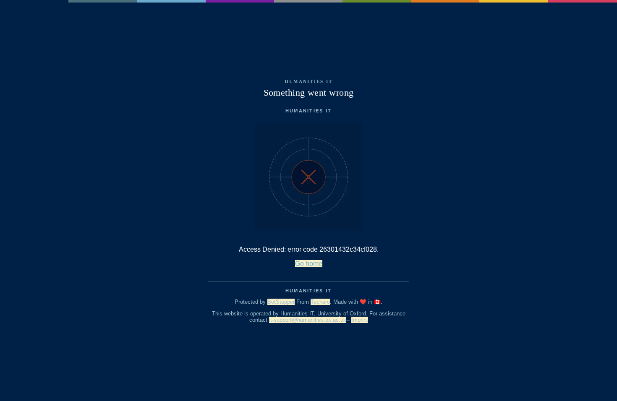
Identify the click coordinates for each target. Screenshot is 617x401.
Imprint (359, 320)
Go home (308, 263)
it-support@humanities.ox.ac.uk (307, 320)
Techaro (320, 302)
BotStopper (281, 302)
